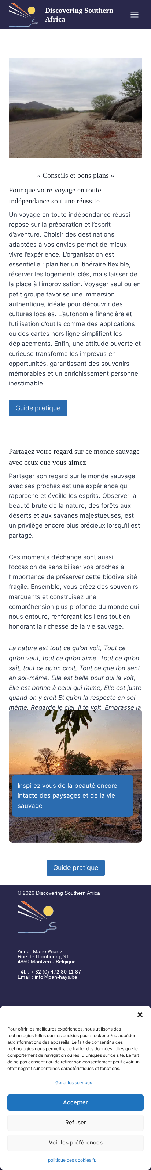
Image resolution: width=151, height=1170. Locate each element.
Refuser (75, 1122)
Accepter (75, 1102)
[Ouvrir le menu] (134, 14)
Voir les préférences (76, 1142)
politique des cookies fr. (72, 1160)
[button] (140, 1015)
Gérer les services (73, 1082)
